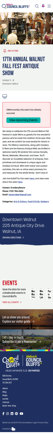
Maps (4, 395)
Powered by (6, 429)
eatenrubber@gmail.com (20, 195)
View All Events (10, 302)
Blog (4, 392)
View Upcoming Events (23, 120)
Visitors (5, 402)
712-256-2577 (7, 382)
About (5, 389)
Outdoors (45, 202)
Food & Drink (33, 202)
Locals (5, 399)
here (32, 179)
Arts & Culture (20, 202)
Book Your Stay (9, 406)
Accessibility (27, 423)
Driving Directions (12, 238)
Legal (35, 423)
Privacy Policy (43, 423)
